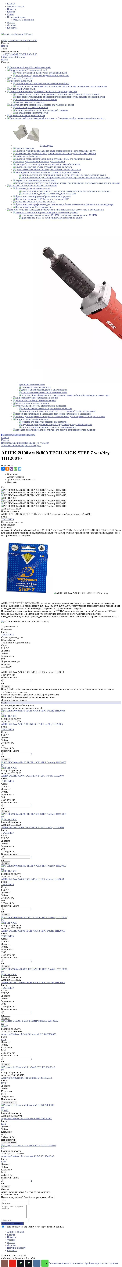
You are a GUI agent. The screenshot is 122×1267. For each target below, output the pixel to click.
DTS (3, 1083)
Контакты (12, 27)
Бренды (11, 1234)
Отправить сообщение (12, 1223)
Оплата (11, 22)
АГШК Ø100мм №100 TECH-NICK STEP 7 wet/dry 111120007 (32, 775)
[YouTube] (12, 1263)
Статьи (10, 14)
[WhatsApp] (15, 469)
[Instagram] (4, 1263)
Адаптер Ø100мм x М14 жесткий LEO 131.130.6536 (27, 1156)
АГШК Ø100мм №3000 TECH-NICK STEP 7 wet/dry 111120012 (33, 982)
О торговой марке (16, 17)
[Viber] (11, 469)
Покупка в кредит (16, 1248)
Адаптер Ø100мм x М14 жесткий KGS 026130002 (26, 1118)
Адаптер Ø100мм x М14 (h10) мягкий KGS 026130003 (28, 1034)
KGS (3, 1039)
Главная (11, 3)
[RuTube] (20, 1263)
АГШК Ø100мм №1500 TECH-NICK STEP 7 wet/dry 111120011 (33, 931)
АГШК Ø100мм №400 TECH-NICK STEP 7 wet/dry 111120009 (32, 879)
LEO (3, 1161)
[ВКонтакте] (3, 469)
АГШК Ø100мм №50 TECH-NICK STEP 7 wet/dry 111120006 (32, 724)
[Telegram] (19, 469)
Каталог (11, 11)
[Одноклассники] (7, 469)
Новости (11, 9)
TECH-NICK (7, 519)
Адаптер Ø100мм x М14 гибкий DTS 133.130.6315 (27, 1078)
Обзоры (11, 1239)
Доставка (12, 25)
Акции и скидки (15, 6)
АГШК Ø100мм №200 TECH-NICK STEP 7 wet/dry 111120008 (32, 827)
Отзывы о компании (23, 19)
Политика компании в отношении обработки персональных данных (83, 1263)
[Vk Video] (28, 1263)
